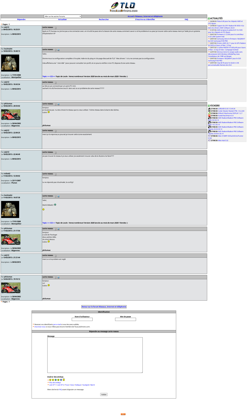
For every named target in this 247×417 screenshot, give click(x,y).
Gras (72, 385)
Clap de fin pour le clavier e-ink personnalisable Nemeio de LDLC (223, 64)
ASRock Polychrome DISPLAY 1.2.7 (230, 113)
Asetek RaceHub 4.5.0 (225, 116)
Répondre (21, 19)
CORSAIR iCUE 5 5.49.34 (226, 109)
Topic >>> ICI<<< (48, 76)
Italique (78, 385)
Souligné (85, 385)
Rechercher (104, 19)
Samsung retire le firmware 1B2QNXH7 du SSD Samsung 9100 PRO (226, 40)
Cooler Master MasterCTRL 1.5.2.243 (231, 111)
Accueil (131, 16)
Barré (93, 385)
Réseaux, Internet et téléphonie (149, 16)
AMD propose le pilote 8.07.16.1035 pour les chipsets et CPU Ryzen (225, 31)
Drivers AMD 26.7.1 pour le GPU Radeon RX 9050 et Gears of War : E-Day (227, 44)
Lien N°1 (52, 385)
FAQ (186, 19)
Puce (67, 385)
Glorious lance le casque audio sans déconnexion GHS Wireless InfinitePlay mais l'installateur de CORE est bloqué (225, 54)
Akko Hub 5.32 (223, 140)
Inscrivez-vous (39, 327)
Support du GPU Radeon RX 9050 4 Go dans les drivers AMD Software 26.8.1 (226, 27)
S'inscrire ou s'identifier (145, 19)
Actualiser (62, 19)
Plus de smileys (55, 382)
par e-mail (57, 324)
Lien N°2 (60, 385)
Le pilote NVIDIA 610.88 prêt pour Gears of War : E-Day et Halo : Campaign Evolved (227, 48)
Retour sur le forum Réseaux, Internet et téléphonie (104, 307)
